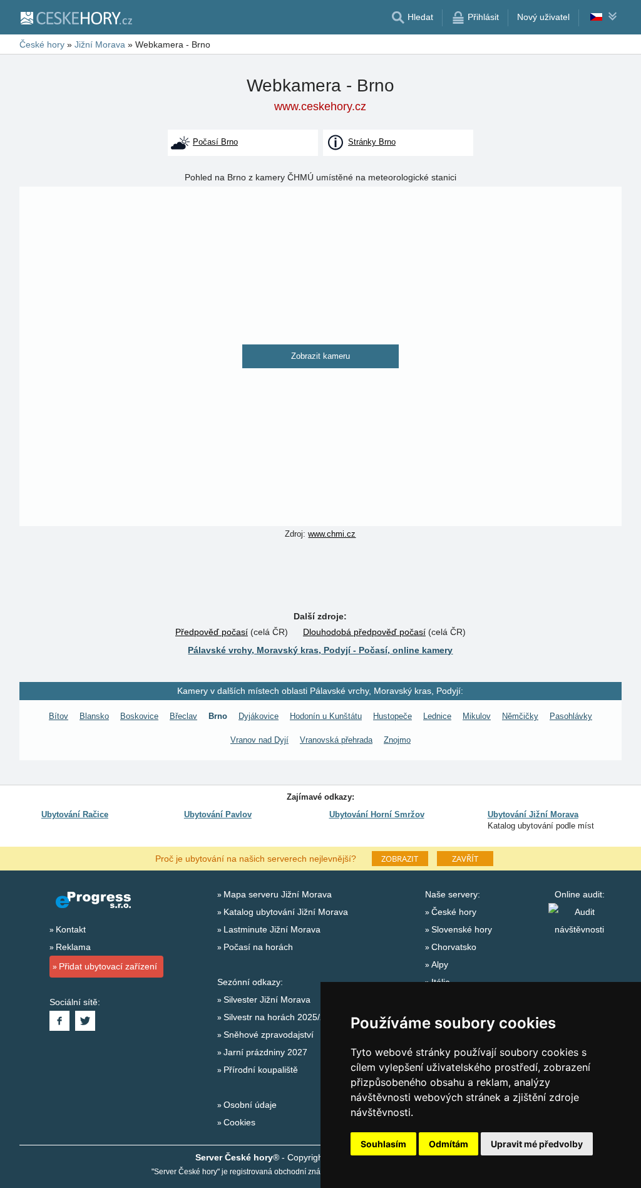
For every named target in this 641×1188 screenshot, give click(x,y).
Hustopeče (392, 716)
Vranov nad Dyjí (259, 740)
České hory (453, 912)
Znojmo (397, 740)
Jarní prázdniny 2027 (265, 1052)
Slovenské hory (461, 929)
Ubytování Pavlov (218, 814)
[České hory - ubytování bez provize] (75, 18)
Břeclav (183, 716)
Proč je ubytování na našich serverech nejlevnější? (255, 858)
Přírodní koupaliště (260, 1070)
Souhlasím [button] (383, 1144)
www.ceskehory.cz (320, 106)
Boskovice (139, 716)
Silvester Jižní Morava (266, 999)
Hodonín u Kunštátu (326, 716)
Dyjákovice (258, 716)
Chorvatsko (453, 947)
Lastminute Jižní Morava (271, 929)
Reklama (73, 947)
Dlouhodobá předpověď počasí (364, 632)
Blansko (94, 716)
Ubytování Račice (74, 814)
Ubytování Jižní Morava (533, 814)
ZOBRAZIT (399, 858)
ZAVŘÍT (465, 858)
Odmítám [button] (448, 1144)
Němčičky (520, 716)
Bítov (58, 716)
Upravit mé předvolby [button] (537, 1144)
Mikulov (477, 716)
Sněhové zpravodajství (268, 1035)
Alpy (439, 964)
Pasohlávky (571, 716)
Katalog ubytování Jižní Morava (285, 912)
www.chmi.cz (332, 534)
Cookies (239, 1122)
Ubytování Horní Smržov (376, 814)
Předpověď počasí (211, 632)
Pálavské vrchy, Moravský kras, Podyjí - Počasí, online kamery (320, 650)
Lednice (437, 716)
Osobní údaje (250, 1105)
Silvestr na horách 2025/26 (276, 1017)
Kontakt (71, 929)
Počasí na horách (258, 947)
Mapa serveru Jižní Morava (277, 894)
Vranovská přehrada (336, 740)
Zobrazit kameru (320, 356)
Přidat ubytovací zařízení (108, 966)
